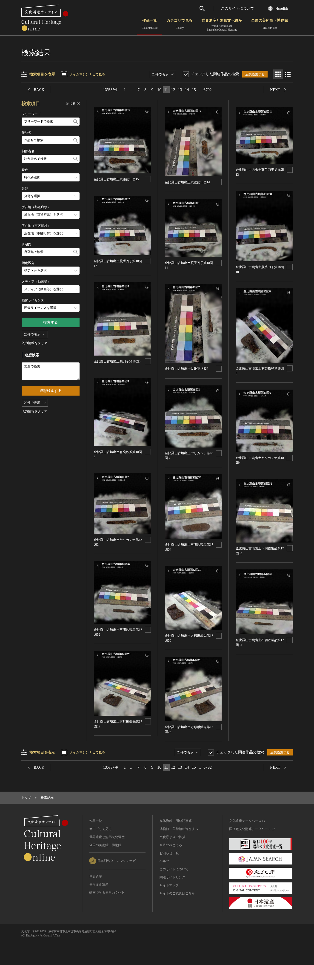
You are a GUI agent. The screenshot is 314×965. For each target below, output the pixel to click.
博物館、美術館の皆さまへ (179, 829)
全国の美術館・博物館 (269, 23)
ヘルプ (164, 861)
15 (194, 89)
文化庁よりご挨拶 (172, 837)
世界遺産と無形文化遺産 (222, 24)
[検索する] (76, 122)
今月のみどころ (171, 845)
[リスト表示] (288, 74)
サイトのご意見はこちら (177, 893)
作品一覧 (149, 23)
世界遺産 (95, 876)
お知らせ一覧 (169, 853)
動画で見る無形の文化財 (107, 892)
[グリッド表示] (278, 74)
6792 (207, 89)
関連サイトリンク (172, 877)
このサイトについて (237, 8)
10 (159, 89)
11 (166, 89)
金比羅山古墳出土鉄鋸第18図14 (187, 182)
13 (180, 89)
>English (281, 8)
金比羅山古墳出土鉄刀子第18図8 (117, 361)
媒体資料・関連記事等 (176, 821)
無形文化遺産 (98, 884)
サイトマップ (169, 885)
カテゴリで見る (179, 23)
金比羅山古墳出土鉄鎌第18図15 (116, 179)
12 (173, 89)
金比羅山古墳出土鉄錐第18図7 (186, 368)
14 (187, 89)
